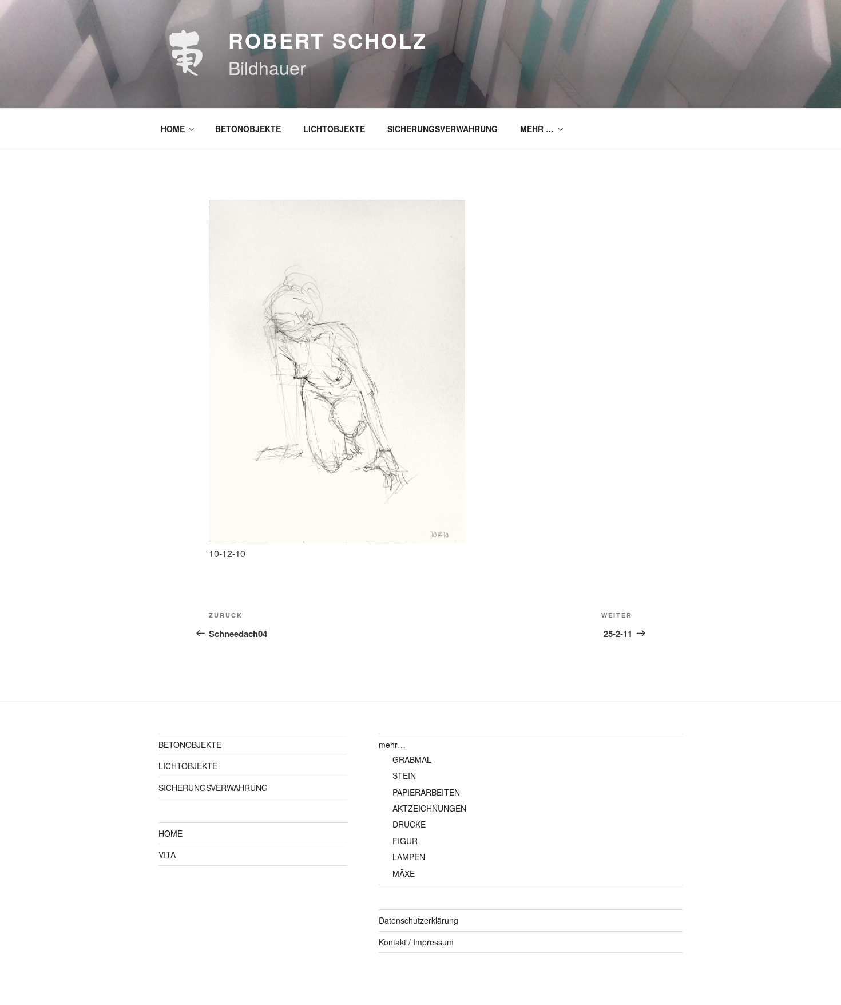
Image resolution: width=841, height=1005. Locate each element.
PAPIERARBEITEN (426, 792)
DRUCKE (409, 824)
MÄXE (403, 873)
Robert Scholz (327, 40)
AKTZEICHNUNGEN (429, 808)
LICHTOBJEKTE (334, 128)
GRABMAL (411, 759)
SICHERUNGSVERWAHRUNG (442, 128)
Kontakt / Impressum (416, 942)
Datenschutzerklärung (418, 920)
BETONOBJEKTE (248, 128)
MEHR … (537, 128)
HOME (173, 128)
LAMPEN (408, 856)
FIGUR (405, 840)
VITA (167, 854)
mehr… (392, 744)
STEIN (404, 775)
